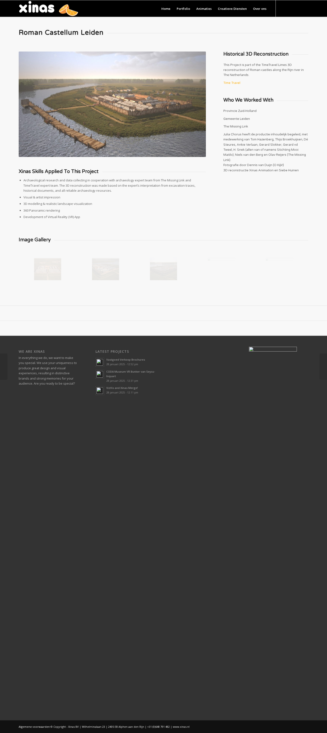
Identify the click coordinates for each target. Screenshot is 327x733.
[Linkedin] (304, 8)
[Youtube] (283, 8)
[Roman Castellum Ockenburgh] (3, 366)
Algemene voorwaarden (34, 726)
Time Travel (231, 83)
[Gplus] (297, 8)
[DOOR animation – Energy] (323, 366)
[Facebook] (290, 8)
